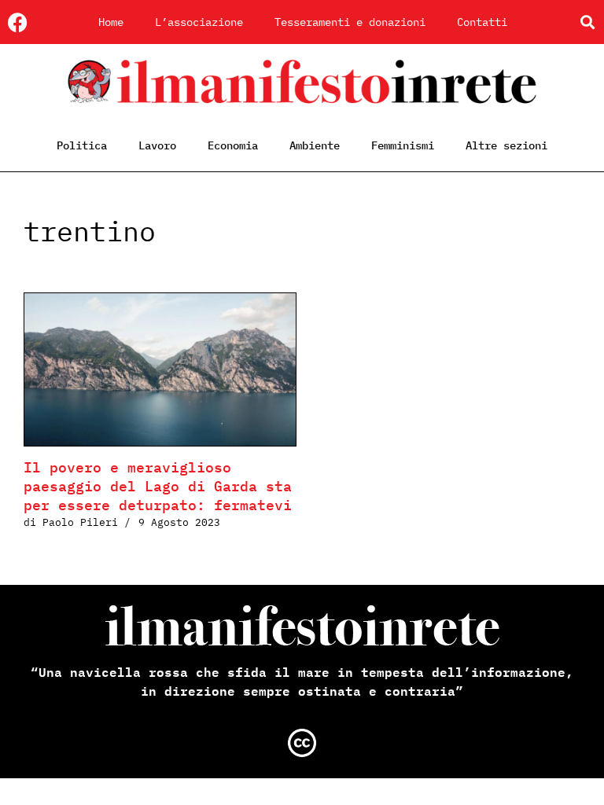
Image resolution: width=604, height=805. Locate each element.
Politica (82, 145)
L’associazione (199, 22)
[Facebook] (17, 22)
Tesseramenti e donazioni (349, 22)
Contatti (482, 22)
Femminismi (402, 145)
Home (110, 22)
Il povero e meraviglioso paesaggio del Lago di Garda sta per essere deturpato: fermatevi (158, 486)
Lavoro (157, 145)
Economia (233, 145)
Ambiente (314, 145)
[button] (587, 22)
